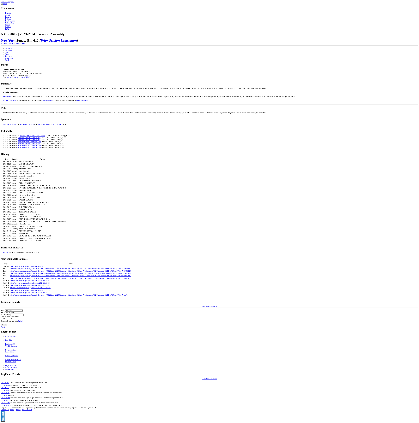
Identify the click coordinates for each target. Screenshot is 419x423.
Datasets (8, 19)
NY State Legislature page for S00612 (14, 43)
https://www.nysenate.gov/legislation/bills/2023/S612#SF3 (30, 292)
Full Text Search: (7, 319)
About (7, 15)
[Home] (4, 4)
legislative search (82, 100)
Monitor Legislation (9, 100)
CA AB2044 (5, 403)
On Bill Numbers (11, 367)
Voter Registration (11, 356)
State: (3, 310)
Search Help (9, 352)
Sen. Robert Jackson (27, 124)
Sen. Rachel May (43, 124)
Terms (12, 410)
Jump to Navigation (7, 2)
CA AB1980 (5, 398)
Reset (3, 327)
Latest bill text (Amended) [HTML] (19, 77)
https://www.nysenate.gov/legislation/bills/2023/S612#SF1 (30, 283)
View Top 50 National (209, 379)
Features (8, 17)
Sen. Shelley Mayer (9, 124)
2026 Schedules (10, 336)
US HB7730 (5, 385)
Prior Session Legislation (59, 40)
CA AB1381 (5, 405)
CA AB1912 (5, 400)
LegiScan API (10, 21)
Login (7, 29)
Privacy (18, 410)
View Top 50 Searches (209, 306)
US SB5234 (5, 388)
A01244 (5, 252)
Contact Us (5, 410)
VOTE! (8, 27)
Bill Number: (5, 315)
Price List (8, 340)
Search (7, 25)
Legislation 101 (10, 366)
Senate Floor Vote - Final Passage (29, 138)
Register (8, 13)
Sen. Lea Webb (57, 124)
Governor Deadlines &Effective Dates (13, 361)
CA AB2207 (5, 390)
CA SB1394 (5, 383)
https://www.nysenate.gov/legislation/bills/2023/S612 (28, 266)
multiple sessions (47, 100)
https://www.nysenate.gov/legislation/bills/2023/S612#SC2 (30, 285)
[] (20, 321)
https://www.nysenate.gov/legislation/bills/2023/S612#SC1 (30, 280)
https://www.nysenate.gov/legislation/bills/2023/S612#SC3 (30, 288)
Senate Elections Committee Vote (29, 142)
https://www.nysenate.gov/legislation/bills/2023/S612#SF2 (30, 290)
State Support (10, 369)
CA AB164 (5, 395)
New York (8, 40)
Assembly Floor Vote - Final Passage (32, 136)
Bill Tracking (9, 23)
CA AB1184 (5, 393)
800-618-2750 (27, 410)
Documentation (10, 350)
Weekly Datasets (11, 346)
